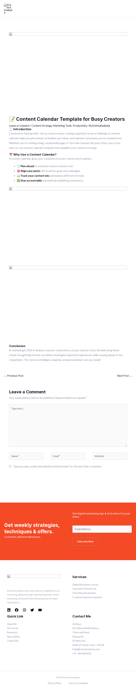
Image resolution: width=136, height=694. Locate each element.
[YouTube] (40, 610)
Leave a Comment (19, 125)
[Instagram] (24, 610)
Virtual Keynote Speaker (84, 593)
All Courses (12, 628)
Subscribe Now (85, 541)
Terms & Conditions (78, 683)
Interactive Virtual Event (84, 588)
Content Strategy (42, 125)
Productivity (80, 125)
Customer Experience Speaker (87, 597)
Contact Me (12, 640)
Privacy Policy (54, 683)
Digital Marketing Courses (85, 584)
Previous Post (14, 375)
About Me (12, 624)
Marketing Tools (62, 125)
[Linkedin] (9, 610)
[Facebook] (16, 610)
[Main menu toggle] (130, 9)
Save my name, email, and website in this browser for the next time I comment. (58, 466)
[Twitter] (32, 610)
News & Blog (13, 636)
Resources (12, 632)
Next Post (124, 375)
